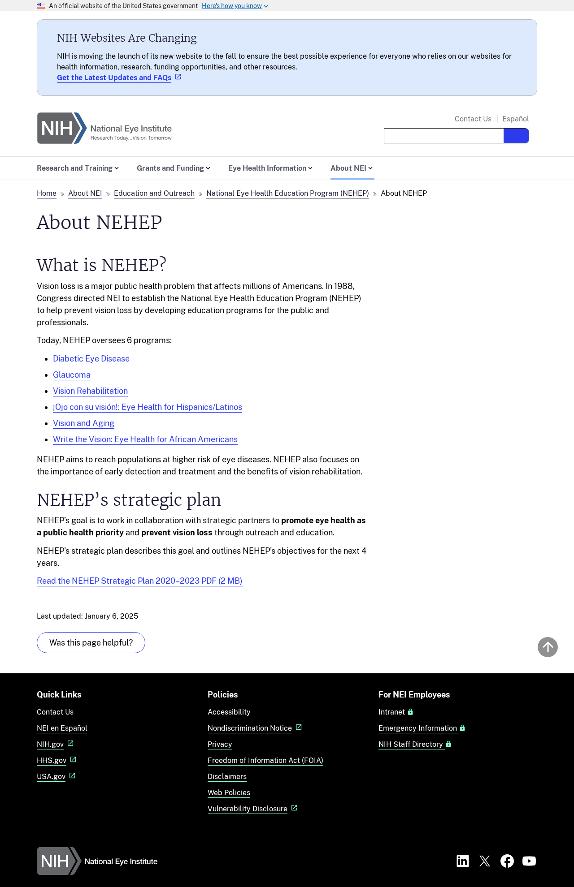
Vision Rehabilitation (90, 391)
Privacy (220, 744)
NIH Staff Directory (411, 745)
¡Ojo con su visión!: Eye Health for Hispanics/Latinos (147, 407)
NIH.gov (50, 744)
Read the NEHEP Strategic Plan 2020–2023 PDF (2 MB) (140, 581)
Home (47, 193)
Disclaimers (227, 776)
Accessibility (229, 712)
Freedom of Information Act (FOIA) (265, 760)
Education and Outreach (154, 193)
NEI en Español (62, 728)
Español (515, 119)
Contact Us (473, 119)
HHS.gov (51, 760)
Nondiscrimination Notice (250, 728)
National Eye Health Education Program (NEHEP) (287, 193)
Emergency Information (418, 728)
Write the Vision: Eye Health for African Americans (145, 439)
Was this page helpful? (91, 642)
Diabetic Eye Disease (91, 358)
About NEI (85, 193)
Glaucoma (72, 374)
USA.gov (51, 776)
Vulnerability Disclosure (247, 809)
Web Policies (229, 792)
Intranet (392, 712)
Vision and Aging (83, 423)
